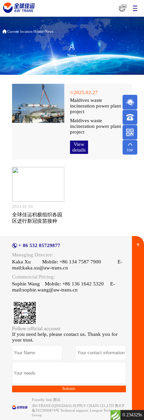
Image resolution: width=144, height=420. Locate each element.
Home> (39, 31)
